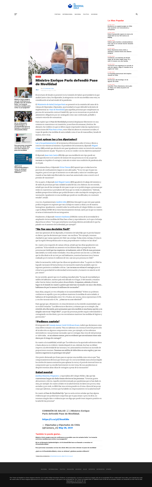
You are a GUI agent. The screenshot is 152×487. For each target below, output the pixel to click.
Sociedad (94, 14)
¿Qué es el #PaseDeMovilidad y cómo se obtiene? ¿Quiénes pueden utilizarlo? (21, 169)
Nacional (78, 14)
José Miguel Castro (62, 182)
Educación (70, 469)
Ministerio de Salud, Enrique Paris (51, 104)
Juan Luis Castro (51, 155)
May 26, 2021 (66, 427)
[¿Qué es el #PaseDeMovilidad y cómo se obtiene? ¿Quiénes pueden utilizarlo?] (23, 164)
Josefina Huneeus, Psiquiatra (47, 376)
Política (86, 14)
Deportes (91, 469)
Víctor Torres (65, 167)
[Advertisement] (58, 31)
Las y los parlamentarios (46, 143)
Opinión (108, 469)
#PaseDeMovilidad (55, 456)
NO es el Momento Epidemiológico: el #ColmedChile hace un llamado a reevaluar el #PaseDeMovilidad (22, 126)
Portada (57, 14)
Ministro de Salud (67, 456)
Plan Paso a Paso (55, 130)
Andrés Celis (61, 202)
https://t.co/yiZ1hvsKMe (55, 419)
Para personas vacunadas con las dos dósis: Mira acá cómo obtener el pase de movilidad (23, 148)
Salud (85, 469)
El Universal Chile (48, 88)
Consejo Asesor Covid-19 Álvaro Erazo (64, 325)
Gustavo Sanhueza (62, 217)
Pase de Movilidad (57, 110)
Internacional (68, 14)
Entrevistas (100, 469)
